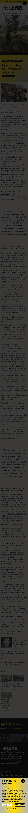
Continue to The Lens (14, 809)
